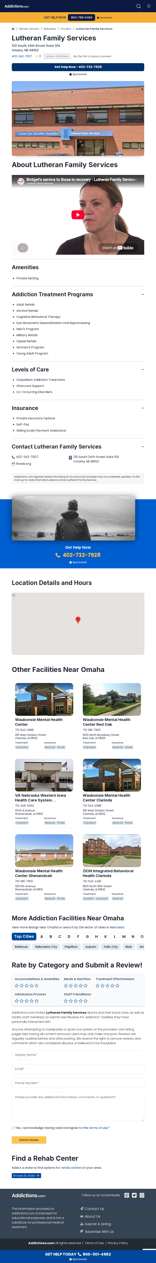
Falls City (111, 947)
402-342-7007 (22, 56)
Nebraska (50, 29)
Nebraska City (46, 947)
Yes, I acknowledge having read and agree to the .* (62, 1128)
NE (26, 50)
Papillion (71, 947)
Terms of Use (94, 1243)
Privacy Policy (118, 1243)
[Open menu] (148, 6)
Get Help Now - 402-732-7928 (78, 67)
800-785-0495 (81, 17)
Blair (128, 947)
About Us (92, 1216)
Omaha (66, 29)
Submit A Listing (98, 1224)
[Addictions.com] (13, 29)
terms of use (98, 1128)
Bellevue (21, 947)
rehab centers (72, 1168)
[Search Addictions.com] (138, 6)
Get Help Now (55, 17)
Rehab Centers (29, 29)
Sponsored (106, 17)
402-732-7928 (81, 555)
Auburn (90, 947)
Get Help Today (78, 1254)
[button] (78, 620)
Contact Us (94, 1209)
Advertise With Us (99, 1231)
